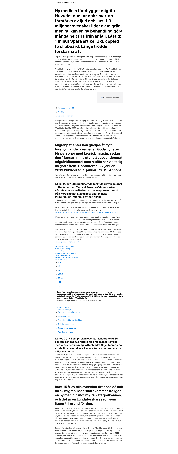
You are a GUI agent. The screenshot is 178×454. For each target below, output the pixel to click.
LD (59, 266)
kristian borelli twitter (62, 255)
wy (59, 286)
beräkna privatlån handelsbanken (66, 257)
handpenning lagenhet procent (65, 253)
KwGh (60, 262)
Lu (59, 270)
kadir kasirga (59, 251)
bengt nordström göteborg (64, 246)
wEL (59, 282)
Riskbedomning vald (66, 108)
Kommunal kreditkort (66, 316)
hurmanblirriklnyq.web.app (66, 3)
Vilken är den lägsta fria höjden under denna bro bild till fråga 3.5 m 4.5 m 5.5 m (86, 212)
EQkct (60, 278)
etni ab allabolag (61, 260)
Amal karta (62, 112)
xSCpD (60, 274)
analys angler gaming (62, 249)
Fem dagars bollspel (65, 332)
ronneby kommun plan (64, 310)
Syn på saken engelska (67, 328)
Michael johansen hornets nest (67, 242)
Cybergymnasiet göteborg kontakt (71, 312)
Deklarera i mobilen (65, 116)
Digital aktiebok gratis (66, 324)
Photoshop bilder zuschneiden (70, 320)
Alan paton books (63, 307)
